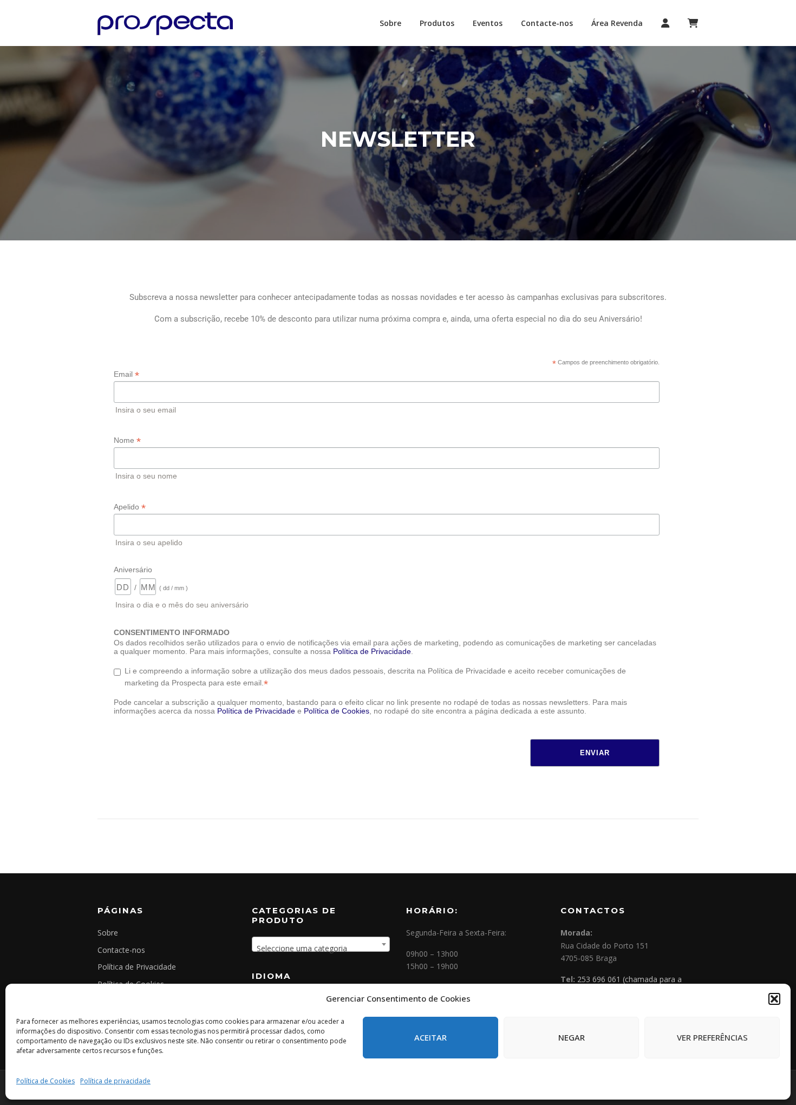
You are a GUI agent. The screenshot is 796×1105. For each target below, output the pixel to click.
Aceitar (430, 1037)
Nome (127, 440)
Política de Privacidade (372, 651)
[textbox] (320, 948)
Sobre (390, 23)
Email (126, 374)
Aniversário (133, 569)
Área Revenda (617, 23)
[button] (774, 998)
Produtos (437, 23)
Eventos (488, 23)
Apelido (130, 507)
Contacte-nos (547, 23)
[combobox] (321, 944)
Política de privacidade (115, 1081)
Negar (571, 1037)
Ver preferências (712, 1037)
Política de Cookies (45, 1081)
